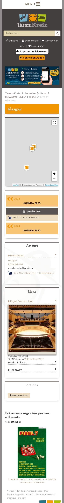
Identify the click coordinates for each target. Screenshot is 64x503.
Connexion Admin (33, 57)
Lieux (43, 93)
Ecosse (31, 96)
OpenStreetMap (51, 184)
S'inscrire (13, 40)
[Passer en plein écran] (54, 122)
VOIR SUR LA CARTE (34, 359)
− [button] (54, 179)
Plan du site (21, 491)
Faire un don (37, 46)
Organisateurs (46, 273)
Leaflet (16, 184)
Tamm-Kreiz (12, 93)
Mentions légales (15, 494)
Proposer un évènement (33, 51)
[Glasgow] (32, 149)
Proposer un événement (34, 494)
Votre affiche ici (13, 421)
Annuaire (30, 93)
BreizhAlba (17, 255)
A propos (11, 491)
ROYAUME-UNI (14, 96)
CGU (46, 491)
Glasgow (12, 260)
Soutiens (39, 491)
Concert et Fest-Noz (30, 217)
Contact (30, 491)
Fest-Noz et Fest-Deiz (25, 273)
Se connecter (32, 40)
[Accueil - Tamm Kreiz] (32, 19)
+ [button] (54, 174)
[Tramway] (26, 168)
